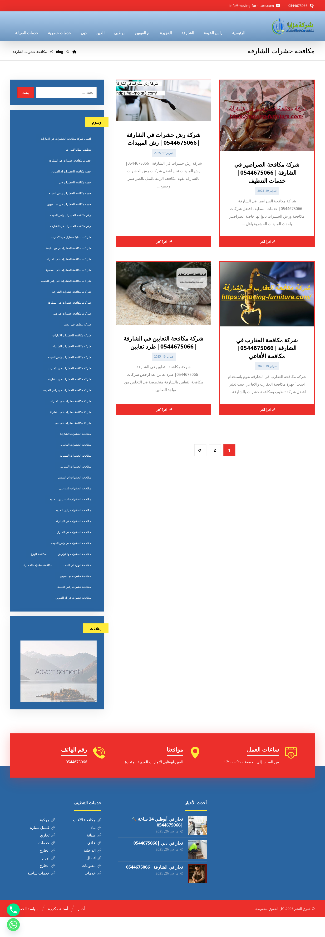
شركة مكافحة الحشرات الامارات (71, 335)
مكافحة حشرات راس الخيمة (74, 587)
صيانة (91, 835)
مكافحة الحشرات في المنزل (74, 532)
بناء (93, 827)
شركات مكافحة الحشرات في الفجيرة (68, 270)
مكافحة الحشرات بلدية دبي (75, 488)
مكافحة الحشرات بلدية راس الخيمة (70, 499)
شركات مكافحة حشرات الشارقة (71, 292)
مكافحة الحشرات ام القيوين (74, 477)
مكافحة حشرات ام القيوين (75, 576)
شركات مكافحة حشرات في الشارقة (69, 303)
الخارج (44, 850)
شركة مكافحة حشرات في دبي (73, 423)
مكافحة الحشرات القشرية (75, 456)
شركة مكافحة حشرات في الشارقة (70, 412)
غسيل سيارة (39, 827)
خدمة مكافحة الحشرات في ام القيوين (69, 204)
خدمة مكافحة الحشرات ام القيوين (71, 171)
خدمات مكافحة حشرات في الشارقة (70, 160)
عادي (91, 842)
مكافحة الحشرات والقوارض (74, 554)
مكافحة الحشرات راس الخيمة (73, 510)
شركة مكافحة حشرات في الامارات (70, 401)
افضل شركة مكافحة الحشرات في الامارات (65, 139)
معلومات (89, 865)
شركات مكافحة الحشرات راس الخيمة (68, 248)
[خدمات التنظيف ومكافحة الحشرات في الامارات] (293, 26)
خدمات (43, 842)
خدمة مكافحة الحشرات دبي (75, 182)
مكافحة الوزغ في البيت (77, 565)
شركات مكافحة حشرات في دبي (72, 313)
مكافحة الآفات (84, 819)
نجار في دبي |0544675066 (158, 843)
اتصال (91, 858)
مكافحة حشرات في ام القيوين (73, 598)
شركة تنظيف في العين (77, 324)
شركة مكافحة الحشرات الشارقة (71, 346)
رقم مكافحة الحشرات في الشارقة (70, 226)
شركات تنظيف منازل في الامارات (71, 237)
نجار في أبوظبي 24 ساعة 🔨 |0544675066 (157, 822)
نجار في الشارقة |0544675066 (154, 867)
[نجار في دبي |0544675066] (197, 849)
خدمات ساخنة (38, 873)
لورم (45, 858)
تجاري (44, 835)
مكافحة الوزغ (38, 554)
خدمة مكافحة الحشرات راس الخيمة (70, 193)
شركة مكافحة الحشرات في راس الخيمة (67, 390)
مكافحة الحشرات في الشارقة (73, 521)
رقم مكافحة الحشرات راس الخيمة (70, 215)
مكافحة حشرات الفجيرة (38, 565)
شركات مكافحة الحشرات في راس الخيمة (66, 281)
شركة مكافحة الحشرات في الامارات (69, 368)
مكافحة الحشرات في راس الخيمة (71, 543)
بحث (25, 92)
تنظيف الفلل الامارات (78, 150)
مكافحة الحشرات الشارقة (75, 434)
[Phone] (13, 910)
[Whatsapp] (13, 924)
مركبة (44, 819)
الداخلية (90, 850)
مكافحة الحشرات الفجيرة (75, 445)
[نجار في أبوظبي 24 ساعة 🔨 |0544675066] (197, 825)
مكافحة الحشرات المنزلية (75, 466)
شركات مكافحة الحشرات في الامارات (68, 259)
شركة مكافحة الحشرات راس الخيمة (69, 357)
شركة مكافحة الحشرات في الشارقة (69, 379)
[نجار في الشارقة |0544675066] (197, 873)
